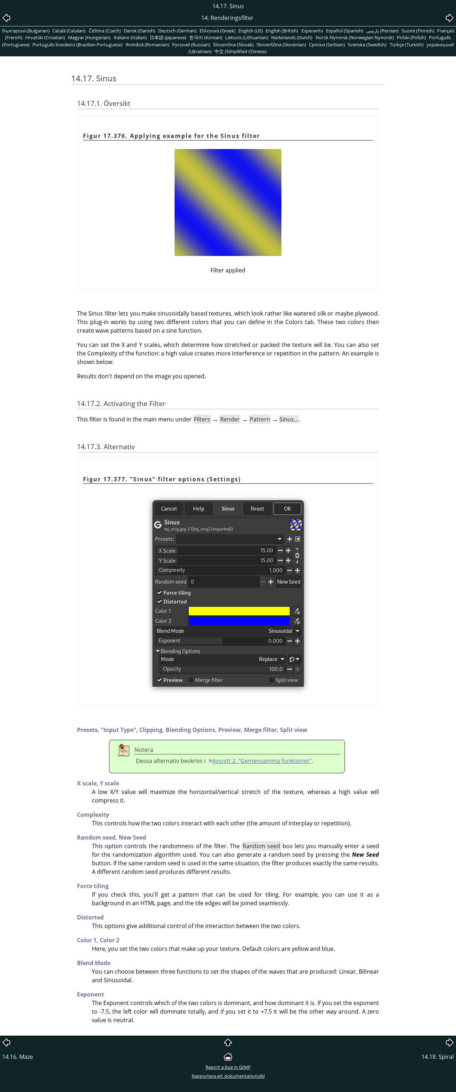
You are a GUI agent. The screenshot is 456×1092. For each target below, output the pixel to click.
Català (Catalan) (69, 30)
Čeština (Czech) (105, 30)
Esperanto (312, 30)
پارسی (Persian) (382, 30)
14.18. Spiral (437, 1057)
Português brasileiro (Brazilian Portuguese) (77, 44)
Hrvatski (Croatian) (45, 37)
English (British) (282, 30)
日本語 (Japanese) (168, 37)
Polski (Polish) (411, 37)
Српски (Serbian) (327, 44)
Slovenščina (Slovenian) (281, 44)
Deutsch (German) (177, 30)
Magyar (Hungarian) (89, 37)
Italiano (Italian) (130, 37)
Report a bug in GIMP (228, 1067)
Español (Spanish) (344, 30)
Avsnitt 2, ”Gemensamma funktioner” (262, 761)
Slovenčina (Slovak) (233, 44)
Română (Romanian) (147, 44)
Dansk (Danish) (139, 30)
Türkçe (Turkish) (407, 44)
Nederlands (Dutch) (291, 37)
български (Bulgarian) (26, 30)
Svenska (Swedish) (367, 44)
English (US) (250, 30)
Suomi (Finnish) (417, 30)
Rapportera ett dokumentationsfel (228, 1076)
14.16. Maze (17, 1057)
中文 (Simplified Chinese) (240, 51)
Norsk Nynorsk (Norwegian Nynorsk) (355, 37)
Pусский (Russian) (191, 44)
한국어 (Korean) (205, 37)
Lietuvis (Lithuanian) (246, 37)
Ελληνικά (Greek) (217, 30)
